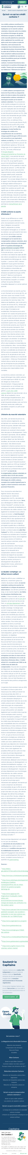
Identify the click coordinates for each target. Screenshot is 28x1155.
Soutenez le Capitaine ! (22, 2)
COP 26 (21, 599)
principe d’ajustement (13, 603)
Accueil (3, 10)
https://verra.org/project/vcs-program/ (14, 921)
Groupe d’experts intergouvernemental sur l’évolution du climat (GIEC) (13, 154)
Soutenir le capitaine (9, 997)
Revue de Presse (14, 1050)
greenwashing (13, 859)
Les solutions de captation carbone (14, 1101)
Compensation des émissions (14, 1047)
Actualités (14, 1052)
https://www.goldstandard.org (11, 925)
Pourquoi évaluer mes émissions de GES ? (14, 1066)
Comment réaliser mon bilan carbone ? (14, 1064)
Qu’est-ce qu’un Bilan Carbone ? (14, 1061)
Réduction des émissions (14, 1045)
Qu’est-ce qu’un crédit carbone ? (14, 1098)
